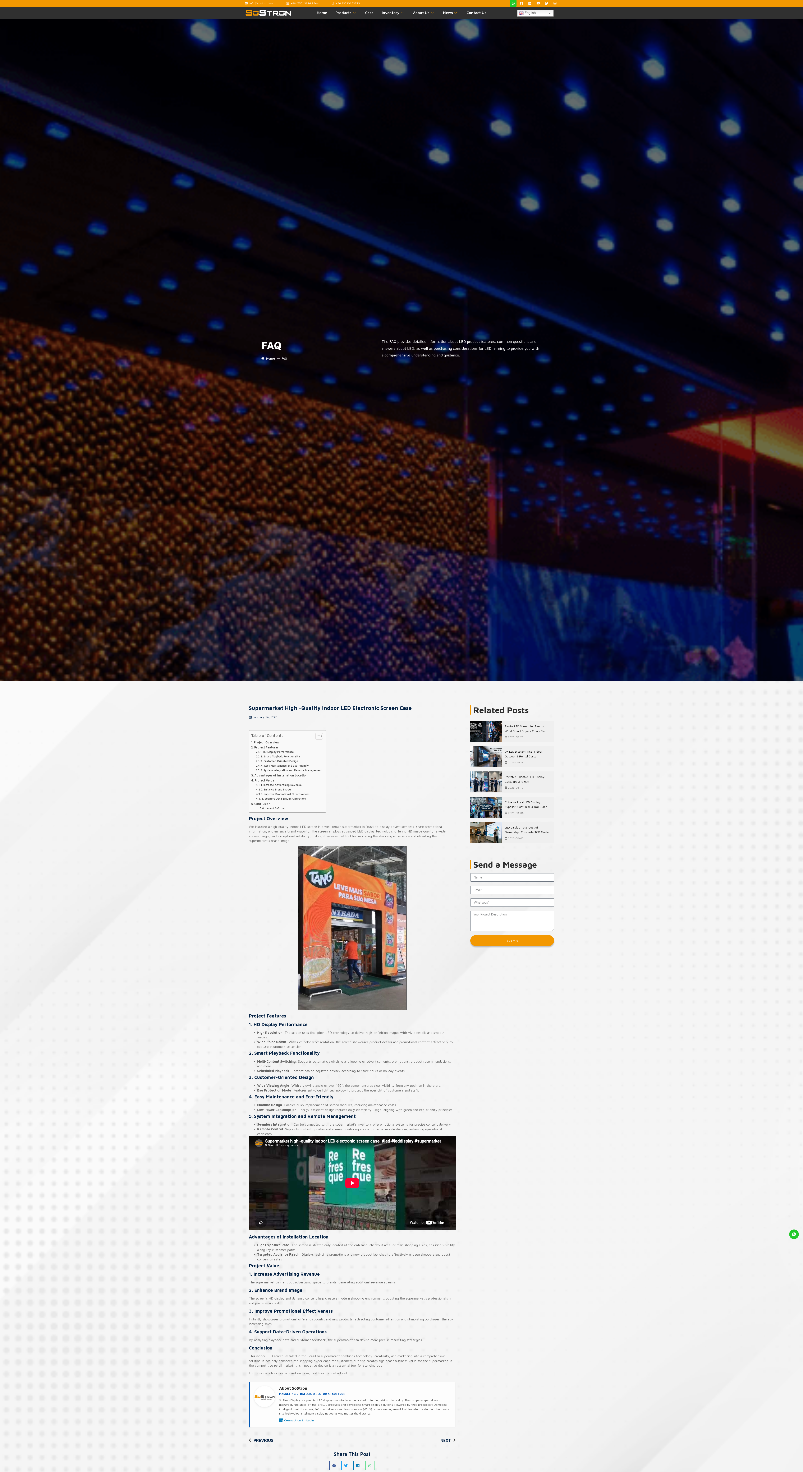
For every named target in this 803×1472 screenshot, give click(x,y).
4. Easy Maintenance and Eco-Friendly (285, 765)
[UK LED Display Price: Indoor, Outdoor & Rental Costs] (486, 756)
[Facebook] (521, 3)
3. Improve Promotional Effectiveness (285, 794)
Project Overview (266, 742)
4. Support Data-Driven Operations (284, 798)
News (448, 12)
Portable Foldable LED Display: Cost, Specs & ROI (525, 779)
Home (322, 12)
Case (369, 12)
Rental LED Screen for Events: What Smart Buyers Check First (526, 728)
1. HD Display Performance (277, 751)
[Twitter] (546, 3)
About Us (421, 12)
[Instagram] (555, 3)
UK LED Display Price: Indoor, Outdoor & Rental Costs (524, 754)
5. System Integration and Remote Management (291, 770)
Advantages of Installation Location (281, 775)
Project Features (266, 747)
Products (343, 12)
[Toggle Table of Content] (317, 736)
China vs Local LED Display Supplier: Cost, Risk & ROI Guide (526, 804)
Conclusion (262, 804)
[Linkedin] (530, 3)
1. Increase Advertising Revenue (281, 784)
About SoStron (275, 808)
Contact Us (476, 12)
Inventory (390, 12)
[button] (334, 1465)
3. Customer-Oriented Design (279, 761)
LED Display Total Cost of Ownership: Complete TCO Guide (527, 830)
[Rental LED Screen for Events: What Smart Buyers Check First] (486, 731)
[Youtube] (538, 3)
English (530, 13)
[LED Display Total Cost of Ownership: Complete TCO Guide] (486, 832)
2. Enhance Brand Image (276, 789)
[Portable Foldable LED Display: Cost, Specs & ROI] (486, 781)
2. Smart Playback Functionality (280, 756)
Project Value (264, 780)
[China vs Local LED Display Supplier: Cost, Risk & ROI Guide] (486, 807)
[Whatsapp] (513, 3)
